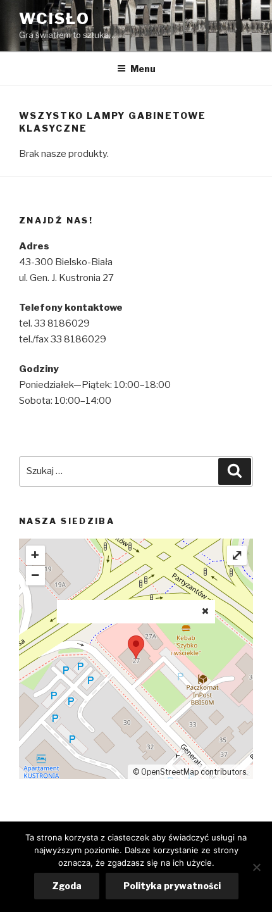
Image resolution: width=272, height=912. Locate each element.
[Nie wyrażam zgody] (256, 867)
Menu (143, 68)
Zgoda (67, 885)
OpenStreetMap (170, 772)
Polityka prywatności (172, 885)
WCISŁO (54, 18)
